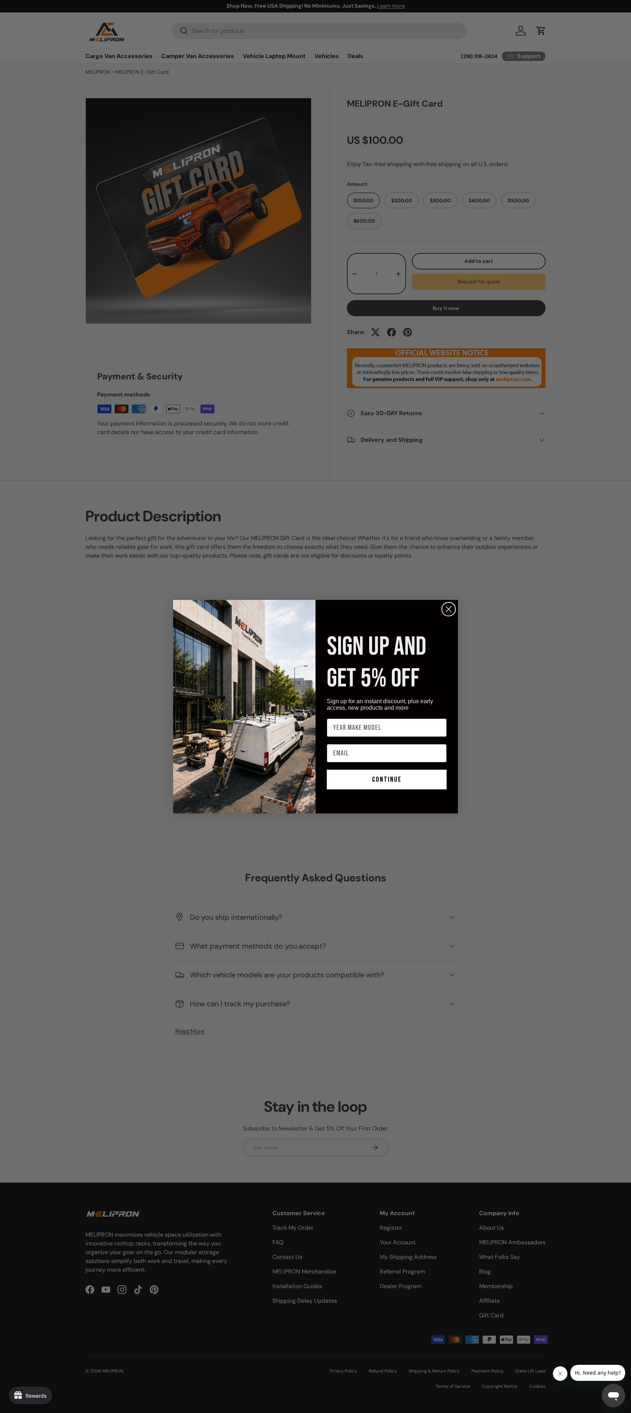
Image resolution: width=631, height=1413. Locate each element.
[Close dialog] (448, 609)
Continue (387, 779)
